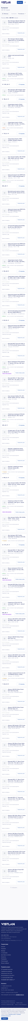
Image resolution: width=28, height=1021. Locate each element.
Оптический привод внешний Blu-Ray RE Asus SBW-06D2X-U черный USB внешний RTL (16, 226)
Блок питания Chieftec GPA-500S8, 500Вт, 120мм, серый (17, 518)
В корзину (22, 84)
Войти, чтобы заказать (7, 373)
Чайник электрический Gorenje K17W (16, 56)
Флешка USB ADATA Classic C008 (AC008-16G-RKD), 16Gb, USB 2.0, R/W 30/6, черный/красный (16, 655)
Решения (3, 948)
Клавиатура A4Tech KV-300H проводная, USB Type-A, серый (16, 501)
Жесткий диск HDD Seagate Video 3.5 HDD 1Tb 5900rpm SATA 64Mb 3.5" (16, 90)
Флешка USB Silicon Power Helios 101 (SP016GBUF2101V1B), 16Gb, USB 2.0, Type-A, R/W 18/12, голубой (16, 744)
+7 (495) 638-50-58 (6, 986)
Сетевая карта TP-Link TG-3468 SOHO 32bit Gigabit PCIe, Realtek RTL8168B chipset (16, 431)
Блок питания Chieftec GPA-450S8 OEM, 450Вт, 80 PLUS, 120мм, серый (16, 157)
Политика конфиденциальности (8, 1000)
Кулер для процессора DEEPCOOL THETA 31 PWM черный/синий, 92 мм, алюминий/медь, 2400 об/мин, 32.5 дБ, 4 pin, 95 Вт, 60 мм (17, 295)
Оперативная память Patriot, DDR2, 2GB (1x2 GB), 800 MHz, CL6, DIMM (16, 105)
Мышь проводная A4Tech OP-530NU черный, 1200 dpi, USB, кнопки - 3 (16, 568)
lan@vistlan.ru (4, 988)
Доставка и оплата (6, 954)
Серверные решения (6, 971)
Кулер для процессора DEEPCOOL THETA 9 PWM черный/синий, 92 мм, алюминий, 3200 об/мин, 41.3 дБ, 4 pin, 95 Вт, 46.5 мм (16, 244)
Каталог (3, 946)
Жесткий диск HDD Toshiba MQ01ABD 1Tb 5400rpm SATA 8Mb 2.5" (17, 536)
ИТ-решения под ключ (7, 969)
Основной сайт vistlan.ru (7, 979)
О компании (4, 952)
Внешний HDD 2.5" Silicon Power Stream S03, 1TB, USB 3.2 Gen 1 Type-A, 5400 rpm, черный (16, 378)
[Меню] (25, 2)
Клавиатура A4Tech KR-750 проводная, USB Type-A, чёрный (16, 603)
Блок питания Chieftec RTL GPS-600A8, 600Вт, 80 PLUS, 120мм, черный (16, 396)
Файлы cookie (19, 1002)
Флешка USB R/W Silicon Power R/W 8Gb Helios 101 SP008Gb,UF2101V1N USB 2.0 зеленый (16, 708)
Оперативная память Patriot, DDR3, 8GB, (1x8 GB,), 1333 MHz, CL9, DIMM (16, 123)
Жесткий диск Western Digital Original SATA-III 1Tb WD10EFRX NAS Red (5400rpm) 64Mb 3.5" (16, 39)
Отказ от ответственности (21, 1004)
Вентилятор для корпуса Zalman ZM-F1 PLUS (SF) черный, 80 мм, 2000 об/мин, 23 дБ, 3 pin (16, 192)
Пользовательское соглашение (8, 1002)
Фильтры (6, 13)
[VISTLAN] (5, 2)
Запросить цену (21, 33)
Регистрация (4, 961)
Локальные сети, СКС (6, 973)
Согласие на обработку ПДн (7, 1004)
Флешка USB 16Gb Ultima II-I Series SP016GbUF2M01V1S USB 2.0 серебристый (17, 816)
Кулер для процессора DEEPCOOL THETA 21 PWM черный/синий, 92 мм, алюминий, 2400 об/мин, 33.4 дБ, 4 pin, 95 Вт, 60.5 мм (16, 175)
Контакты (3, 957)
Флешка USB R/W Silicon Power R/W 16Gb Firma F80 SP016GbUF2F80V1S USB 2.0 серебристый (16, 690)
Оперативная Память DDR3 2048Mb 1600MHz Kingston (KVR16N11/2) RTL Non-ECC (15, 139)
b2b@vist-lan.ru (20, 994)
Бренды (3, 950)
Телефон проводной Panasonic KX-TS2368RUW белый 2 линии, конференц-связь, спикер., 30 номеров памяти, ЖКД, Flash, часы (16, 673)
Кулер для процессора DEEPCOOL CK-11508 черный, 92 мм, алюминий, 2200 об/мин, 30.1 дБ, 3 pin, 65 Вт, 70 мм (17, 210)
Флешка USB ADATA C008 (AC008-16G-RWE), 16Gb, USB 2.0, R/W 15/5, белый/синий (17, 619)
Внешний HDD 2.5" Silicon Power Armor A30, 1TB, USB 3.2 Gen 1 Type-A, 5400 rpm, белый (16, 780)
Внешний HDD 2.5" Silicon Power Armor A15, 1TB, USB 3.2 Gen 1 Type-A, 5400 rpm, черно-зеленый (16, 550)
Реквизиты (4, 959)
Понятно (4, 1018)
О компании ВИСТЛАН (7, 977)
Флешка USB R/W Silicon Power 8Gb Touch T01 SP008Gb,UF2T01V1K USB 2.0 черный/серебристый (16, 637)
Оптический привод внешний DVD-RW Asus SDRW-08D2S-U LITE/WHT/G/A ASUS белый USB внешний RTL (17, 311)
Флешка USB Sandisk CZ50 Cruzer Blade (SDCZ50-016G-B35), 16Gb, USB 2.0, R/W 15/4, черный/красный (16, 852)
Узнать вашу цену (20, 372)
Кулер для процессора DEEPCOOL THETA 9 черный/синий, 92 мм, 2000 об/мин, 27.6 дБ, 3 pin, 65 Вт (16, 326)
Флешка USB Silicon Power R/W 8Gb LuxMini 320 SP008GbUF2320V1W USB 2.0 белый (16, 870)
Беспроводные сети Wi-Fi (7, 975)
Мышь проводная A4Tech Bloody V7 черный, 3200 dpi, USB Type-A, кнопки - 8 (16, 362)
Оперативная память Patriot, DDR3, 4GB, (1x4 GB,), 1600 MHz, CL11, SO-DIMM (16, 260)
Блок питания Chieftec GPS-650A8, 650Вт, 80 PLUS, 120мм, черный (17, 483)
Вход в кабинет (5, 963)
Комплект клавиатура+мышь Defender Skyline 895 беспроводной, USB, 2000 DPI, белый (15, 467)
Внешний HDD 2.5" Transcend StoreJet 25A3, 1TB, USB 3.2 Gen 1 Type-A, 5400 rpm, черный (16, 798)
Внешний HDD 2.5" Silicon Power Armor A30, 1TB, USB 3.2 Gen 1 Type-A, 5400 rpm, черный (16, 762)
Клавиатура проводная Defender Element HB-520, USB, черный (16, 414)
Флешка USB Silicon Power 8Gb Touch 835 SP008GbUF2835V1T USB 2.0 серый (16, 834)
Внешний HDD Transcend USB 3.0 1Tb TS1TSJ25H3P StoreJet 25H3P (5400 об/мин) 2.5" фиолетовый (16, 344)
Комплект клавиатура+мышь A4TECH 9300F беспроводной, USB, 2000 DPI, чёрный (16, 449)
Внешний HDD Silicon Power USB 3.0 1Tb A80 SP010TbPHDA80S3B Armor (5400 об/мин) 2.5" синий (16, 585)
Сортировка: (14, 13)
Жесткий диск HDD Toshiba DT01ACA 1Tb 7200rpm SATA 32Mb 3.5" (15, 74)
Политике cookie (12, 1014)
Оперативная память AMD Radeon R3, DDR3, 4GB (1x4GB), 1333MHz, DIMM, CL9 (16, 277)
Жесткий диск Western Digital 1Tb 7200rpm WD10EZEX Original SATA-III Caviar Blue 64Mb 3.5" (17, 21)
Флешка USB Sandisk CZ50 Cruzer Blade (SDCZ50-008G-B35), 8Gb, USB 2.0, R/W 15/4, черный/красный (16, 726)
